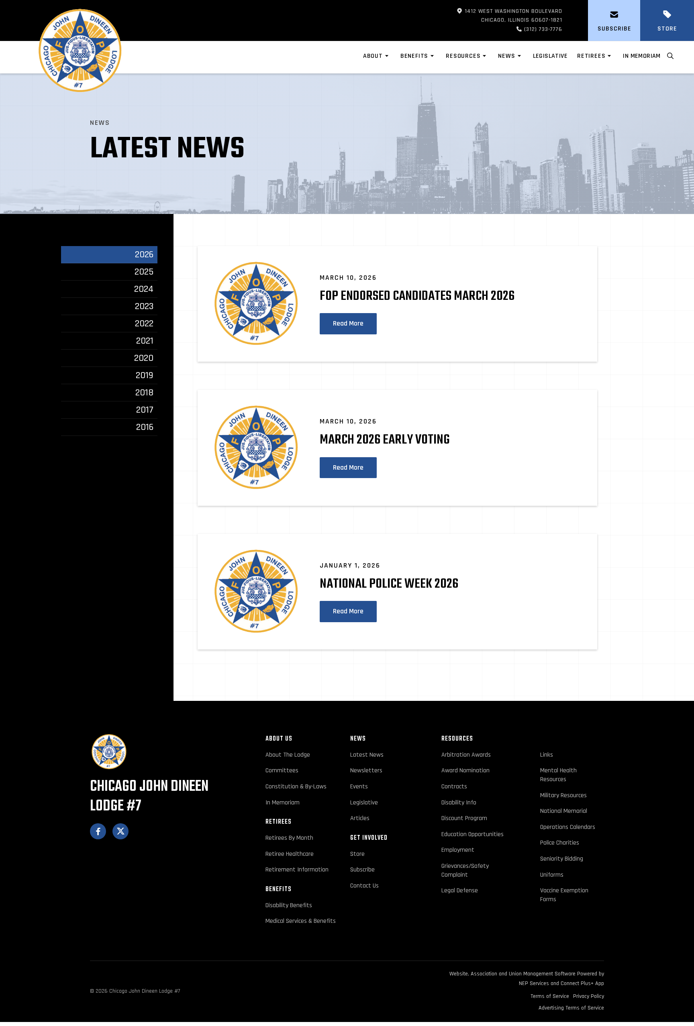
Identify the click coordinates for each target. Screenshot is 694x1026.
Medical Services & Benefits (300, 921)
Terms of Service (550, 996)
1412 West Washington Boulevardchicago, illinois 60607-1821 (509, 16)
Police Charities (559, 843)
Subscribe (362, 869)
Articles (359, 818)
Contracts (454, 786)
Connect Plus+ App (582, 983)
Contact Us (364, 885)
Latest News (367, 755)
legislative (550, 56)
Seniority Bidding (561, 859)
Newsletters (366, 770)
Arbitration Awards (466, 755)
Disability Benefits (288, 905)
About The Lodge (287, 755)
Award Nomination (465, 770)
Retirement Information (297, 869)
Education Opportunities (472, 834)
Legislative (364, 802)
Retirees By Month (289, 838)
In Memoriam (641, 56)
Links (546, 755)
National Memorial (563, 811)
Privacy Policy (588, 996)
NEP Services (534, 983)
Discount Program (464, 818)
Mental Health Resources (558, 775)
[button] (377, 57)
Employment (457, 850)
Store (357, 854)
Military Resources (563, 795)
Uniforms (551, 875)
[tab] (109, 254)
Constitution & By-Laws (296, 786)
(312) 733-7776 (529, 29)
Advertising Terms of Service (571, 1008)
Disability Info (458, 802)
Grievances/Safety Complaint (465, 870)
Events (359, 786)
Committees (281, 770)
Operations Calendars (567, 827)
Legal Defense (459, 890)
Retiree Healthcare (289, 854)
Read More (348, 323)
